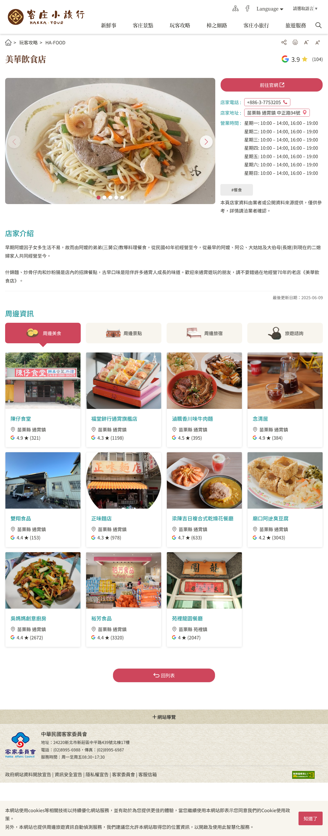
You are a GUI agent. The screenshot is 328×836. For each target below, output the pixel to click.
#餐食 (236, 190)
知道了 (310, 818)
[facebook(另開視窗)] (247, 8)
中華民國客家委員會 (20, 745)
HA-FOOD (55, 42)
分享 (284, 42)
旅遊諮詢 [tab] (294, 333)
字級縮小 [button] (306, 42)
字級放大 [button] (318, 42)
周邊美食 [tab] (52, 333)
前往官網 (269, 85)
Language (268, 8)
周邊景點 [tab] (133, 333)
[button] (98, 197)
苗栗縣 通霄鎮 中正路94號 (273, 112)
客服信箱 (147, 774)
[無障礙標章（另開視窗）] (307, 774)
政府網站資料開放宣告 (28, 774)
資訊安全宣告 (68, 774)
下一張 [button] (206, 141)
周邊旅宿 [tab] (213, 333)
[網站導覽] (235, 8)
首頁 (8, 42)
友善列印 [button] (295, 42)
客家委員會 (123, 774)
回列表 (168, 675)
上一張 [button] (14, 141)
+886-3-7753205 (264, 102)
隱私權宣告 (97, 774)
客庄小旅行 (46, 17)
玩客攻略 (28, 42)
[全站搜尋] (318, 25)
